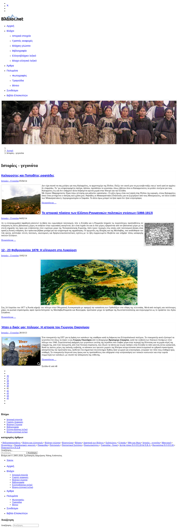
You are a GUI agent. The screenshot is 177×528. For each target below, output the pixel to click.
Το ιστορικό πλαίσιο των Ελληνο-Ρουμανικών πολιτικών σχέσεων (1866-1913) (97, 213)
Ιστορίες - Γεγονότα (10, 181)
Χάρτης (10, 460)
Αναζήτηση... (7, 450)
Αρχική (10, 26)
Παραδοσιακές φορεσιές (25, 445)
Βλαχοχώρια (68, 442)
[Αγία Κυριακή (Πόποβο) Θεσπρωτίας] (21, 200)
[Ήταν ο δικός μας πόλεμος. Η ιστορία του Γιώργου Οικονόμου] (21, 351)
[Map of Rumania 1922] (159, 234)
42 (8, 391)
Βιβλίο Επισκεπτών (17, 95)
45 (8, 398)
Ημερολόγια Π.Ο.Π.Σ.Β (163, 445)
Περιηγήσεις (7, 445)
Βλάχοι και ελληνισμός (32, 442)
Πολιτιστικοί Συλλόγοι (72, 445)
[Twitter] (8, 6)
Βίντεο (15, 85)
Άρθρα (10, 65)
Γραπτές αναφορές (22, 40)
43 (8, 393)
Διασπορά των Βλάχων (93, 442)
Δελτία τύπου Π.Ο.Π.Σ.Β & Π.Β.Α (135, 445)
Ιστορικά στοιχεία (21, 35)
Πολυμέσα (12, 70)
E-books (122, 442)
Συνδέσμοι (12, 90)
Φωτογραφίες (19, 75)
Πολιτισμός (55, 445)
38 (8, 381)
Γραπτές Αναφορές (15, 422)
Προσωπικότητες (91, 445)
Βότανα (78, 442)
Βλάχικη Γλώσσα (14, 424)
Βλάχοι (10, 31)
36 (8, 376)
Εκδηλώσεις (111, 442)
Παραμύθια (43, 445)
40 (8, 386)
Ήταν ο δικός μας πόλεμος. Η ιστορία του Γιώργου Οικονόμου (45, 327)
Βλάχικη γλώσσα (21, 45)
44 (8, 396)
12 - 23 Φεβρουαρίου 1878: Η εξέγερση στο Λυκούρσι (39, 250)
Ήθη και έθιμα (134, 442)
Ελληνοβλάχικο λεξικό (24, 55)
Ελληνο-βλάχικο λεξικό (17, 429)
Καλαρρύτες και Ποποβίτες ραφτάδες (27, 175)
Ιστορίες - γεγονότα (151, 442)
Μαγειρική (167, 442)
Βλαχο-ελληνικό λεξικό (24, 60)
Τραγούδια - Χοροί (109, 445)
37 (8, 378)
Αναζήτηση (32, 453)
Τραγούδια (18, 80)
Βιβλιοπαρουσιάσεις (11, 442)
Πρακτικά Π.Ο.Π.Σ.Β (10, 447)
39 (8, 383)
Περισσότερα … (49, 203)
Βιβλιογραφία (19, 50)
